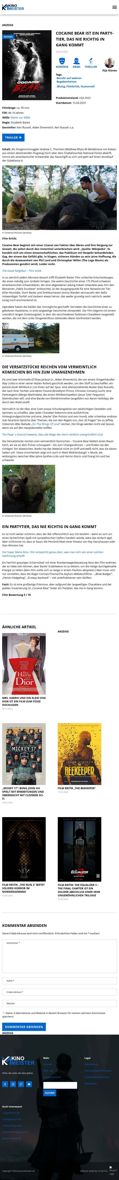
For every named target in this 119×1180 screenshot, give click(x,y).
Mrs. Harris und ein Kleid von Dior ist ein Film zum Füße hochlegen (24, 701)
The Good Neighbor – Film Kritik (21, 270)
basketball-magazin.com (15, 1132)
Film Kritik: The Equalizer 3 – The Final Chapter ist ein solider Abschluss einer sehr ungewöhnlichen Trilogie (79, 890)
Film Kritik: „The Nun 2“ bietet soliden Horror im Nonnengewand (23, 888)
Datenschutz (91, 1064)
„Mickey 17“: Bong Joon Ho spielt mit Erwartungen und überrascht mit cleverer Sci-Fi (23, 793)
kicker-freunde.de (11, 1138)
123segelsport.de (11, 1119)
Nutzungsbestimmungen (98, 1070)
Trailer (11, 137)
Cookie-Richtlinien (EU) (96, 1077)
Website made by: (93, 1171)
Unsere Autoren (52, 1077)
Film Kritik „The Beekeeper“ (77, 788)
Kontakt (47, 1064)
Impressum (90, 1083)
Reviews (8, 36)
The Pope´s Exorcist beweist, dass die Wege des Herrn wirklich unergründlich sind (52, 434)
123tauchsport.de (12, 1125)
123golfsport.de (10, 1112)
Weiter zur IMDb (20, 117)
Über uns (48, 1070)
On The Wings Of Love (45, 424)
